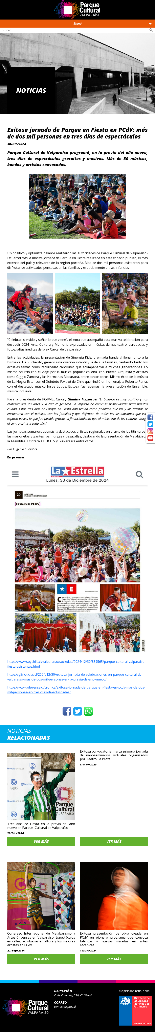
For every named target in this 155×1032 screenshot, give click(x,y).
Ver (41, 841)
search (151, 30)
